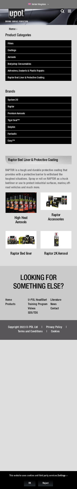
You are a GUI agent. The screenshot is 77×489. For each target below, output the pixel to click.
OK (29, 483)
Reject (46, 483)
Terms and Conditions (30, 331)
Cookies (55, 331)
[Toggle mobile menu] (70, 11)
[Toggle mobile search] (62, 11)
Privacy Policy (54, 327)
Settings (62, 475)
